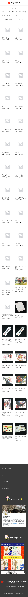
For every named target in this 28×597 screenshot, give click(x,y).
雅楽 (16, 221)
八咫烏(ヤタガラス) (20, 413)
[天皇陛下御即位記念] (7, 307)
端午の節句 (5, 38)
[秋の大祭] (7, 167)
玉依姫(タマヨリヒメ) (7, 413)
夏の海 (17, 61)
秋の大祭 (4, 175)
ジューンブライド (7, 83)
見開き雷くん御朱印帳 (20, 437)
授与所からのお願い (7, 468)
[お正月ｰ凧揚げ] (7, 121)
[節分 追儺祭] (21, 98)
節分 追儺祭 (19, 106)
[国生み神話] (7, 144)
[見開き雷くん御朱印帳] (21, 429)
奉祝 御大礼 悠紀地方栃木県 (20, 288)
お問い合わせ (5, 488)
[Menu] (2, 2)
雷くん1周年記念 (7, 221)
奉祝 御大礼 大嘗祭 (20, 267)
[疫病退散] (21, 235)
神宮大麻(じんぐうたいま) (20, 340)
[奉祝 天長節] (7, 258)
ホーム (3, 15)
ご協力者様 (5, 482)
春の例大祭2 (19, 175)
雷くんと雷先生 (20, 388)
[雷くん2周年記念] (21, 190)
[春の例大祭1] (7, 190)
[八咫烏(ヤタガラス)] (21, 404)
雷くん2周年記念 (20, 198)
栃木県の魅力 (19, 129)
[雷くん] (7, 235)
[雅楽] (21, 213)
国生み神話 (5, 152)
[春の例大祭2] (21, 167)
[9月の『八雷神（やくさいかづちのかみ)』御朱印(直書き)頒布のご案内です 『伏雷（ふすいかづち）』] (14, 556)
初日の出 (17, 152)
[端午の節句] (7, 30)
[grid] (20, 19)
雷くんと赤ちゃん (7, 365)
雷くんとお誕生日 (20, 365)
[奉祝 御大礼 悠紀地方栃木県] (21, 281)
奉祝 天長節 (6, 266)
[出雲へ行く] (21, 30)
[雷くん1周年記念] (7, 213)
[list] (22, 19)
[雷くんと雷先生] (21, 380)
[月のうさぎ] (7, 53)
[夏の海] (21, 53)
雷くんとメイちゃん (7, 389)
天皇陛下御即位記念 (7, 315)
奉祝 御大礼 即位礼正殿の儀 (7, 291)
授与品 (8, 15)
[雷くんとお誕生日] (21, 357)
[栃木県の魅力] (21, 121)
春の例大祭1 (5, 198)
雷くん (4, 244)
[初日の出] (21, 144)
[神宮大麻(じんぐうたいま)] (21, 331)
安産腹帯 (17, 315)
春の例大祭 (18, 83)
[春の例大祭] (21, 75)
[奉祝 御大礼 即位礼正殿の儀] (7, 283)
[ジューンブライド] (7, 75)
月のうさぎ (5, 61)
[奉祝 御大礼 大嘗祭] (21, 258)
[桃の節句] (7, 98)
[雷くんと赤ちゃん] (7, 357)
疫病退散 (17, 244)
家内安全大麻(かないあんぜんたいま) (7, 340)
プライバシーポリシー (8, 475)
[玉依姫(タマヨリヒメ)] (7, 404)
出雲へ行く (18, 38)
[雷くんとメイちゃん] (7, 380)
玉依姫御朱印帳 (7, 437)
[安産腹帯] (21, 307)
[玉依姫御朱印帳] (7, 429)
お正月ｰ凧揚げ (6, 129)
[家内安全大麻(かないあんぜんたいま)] (7, 331)
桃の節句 (4, 106)
